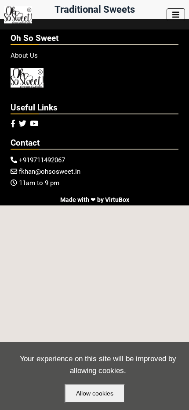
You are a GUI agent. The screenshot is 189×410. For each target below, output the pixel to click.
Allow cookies (94, 393)
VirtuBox (117, 199)
